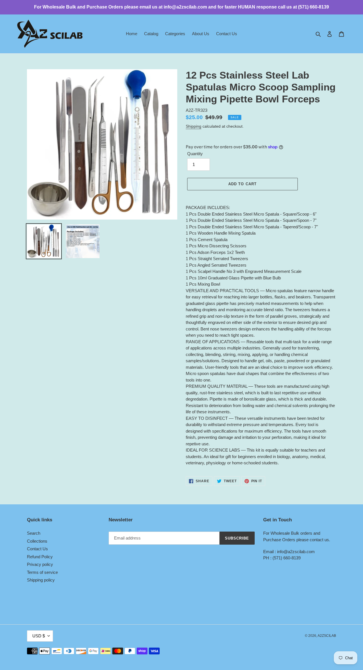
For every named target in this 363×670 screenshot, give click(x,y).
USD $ (38, 635)
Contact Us (37, 548)
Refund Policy (40, 556)
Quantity (195, 153)
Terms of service (42, 572)
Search (33, 533)
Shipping (193, 126)
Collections (37, 541)
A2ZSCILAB (327, 636)
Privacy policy (40, 564)
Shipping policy (41, 580)
